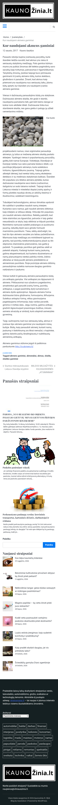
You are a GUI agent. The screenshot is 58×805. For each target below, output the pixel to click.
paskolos (32, 743)
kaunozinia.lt (39, 798)
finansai (41, 726)
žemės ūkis (41, 755)
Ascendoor (21, 801)
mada (18, 737)
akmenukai (31, 356)
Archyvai (7, 713)
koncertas (45, 732)
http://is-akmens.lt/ (24, 346)
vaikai (29, 755)
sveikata (8, 755)
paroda (21, 743)
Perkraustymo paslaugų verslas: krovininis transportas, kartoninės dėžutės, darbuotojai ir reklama (26, 517)
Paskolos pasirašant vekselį (16, 467)
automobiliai (10, 726)
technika (19, 755)
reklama (17, 749)
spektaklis (42, 749)
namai (48, 737)
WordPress (42, 801)
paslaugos (44, 743)
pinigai (7, 749)
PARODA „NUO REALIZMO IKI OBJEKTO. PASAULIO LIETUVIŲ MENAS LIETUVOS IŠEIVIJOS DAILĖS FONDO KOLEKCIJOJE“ (29, 417)
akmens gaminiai (17, 356)
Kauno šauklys (27, 50)
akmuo (40, 356)
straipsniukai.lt (17, 700)
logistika (8, 737)
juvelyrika (21, 732)
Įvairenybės (7, 353)
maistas (27, 737)
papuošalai (9, 743)
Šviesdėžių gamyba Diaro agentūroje (32, 662)
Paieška (7, 539)
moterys (38, 737)
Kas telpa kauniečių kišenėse (28, 558)
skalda (48, 356)
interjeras (9, 732)
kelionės (32, 732)
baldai (22, 726)
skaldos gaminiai (10, 359)
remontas (29, 749)
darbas (31, 726)
